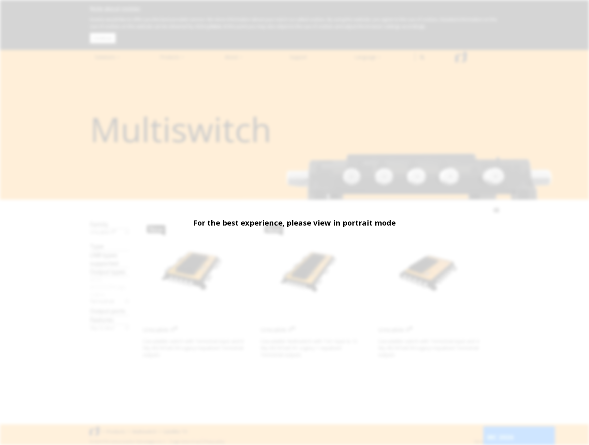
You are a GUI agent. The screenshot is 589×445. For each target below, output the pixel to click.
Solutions (106, 57)
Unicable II (103, 232)
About (232, 57)
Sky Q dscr (102, 327)
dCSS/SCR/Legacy (109, 286)
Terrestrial (102, 301)
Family (99, 224)
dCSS (96, 279)
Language (366, 57)
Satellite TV (175, 431)
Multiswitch (144, 431)
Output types (108, 272)
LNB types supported (104, 259)
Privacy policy (214, 441)
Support (298, 57)
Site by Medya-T (486, 441)
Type (97, 246)
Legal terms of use (186, 441)
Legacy (97, 294)
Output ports (107, 311)
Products (170, 57)
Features (102, 320)
